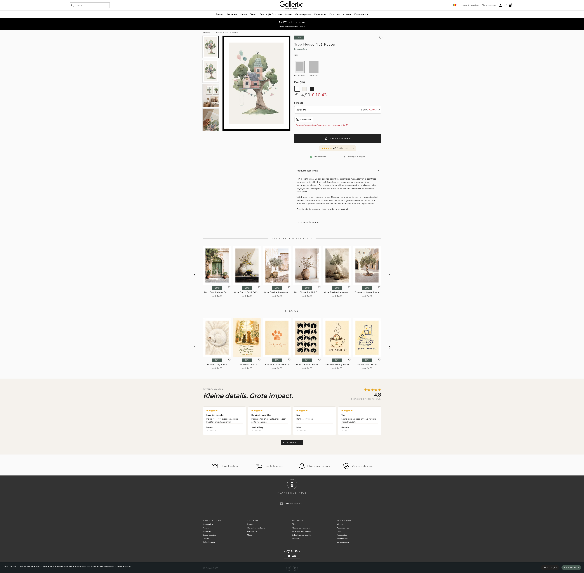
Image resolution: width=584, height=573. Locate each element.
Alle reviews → (292, 442)
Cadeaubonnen (294, 503)
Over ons (250, 524)
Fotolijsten (334, 14)
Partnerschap (252, 531)
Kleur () (299, 82)
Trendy (253, 14)
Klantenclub (342, 535)
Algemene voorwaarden (301, 531)
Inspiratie (347, 14)
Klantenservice (361, 14)
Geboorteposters (303, 14)
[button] (72, 5)
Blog (294, 524)
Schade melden (343, 542)
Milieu (249, 535)
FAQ (339, 531)
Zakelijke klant (343, 538)
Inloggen (340, 524)
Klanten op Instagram (300, 528)
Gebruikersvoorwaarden (301, 535)
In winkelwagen (339, 138)
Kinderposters (300, 49)
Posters (219, 14)
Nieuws (243, 14)
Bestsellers (231, 14)
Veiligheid (296, 538)
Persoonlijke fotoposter (271, 14)
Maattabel (305, 119)
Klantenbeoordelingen (256, 528)
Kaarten (288, 14)
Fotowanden (320, 14)
